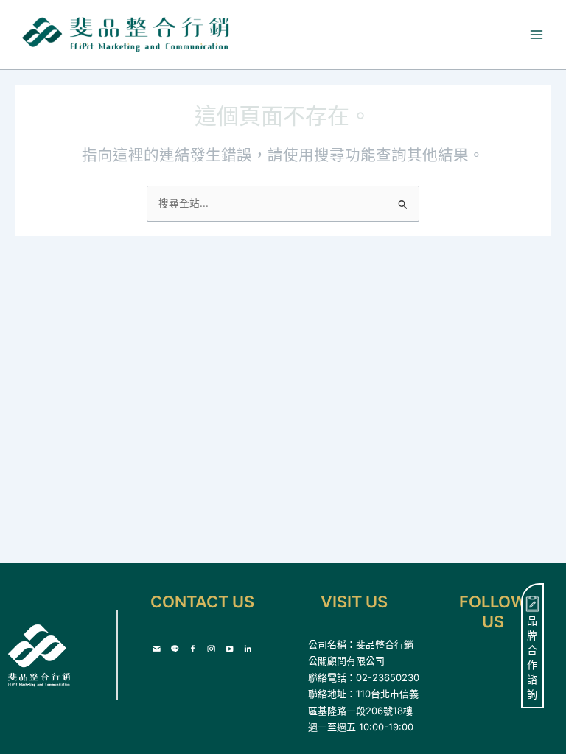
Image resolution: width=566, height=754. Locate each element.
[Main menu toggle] (537, 35)
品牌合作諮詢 (532, 657)
